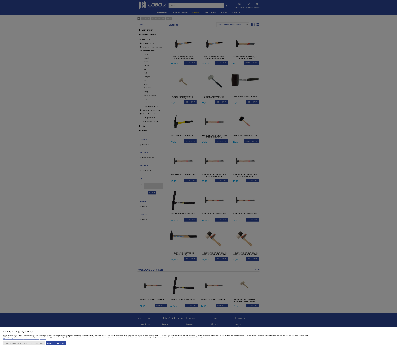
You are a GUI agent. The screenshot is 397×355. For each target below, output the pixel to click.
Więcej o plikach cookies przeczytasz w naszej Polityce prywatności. (24, 339)
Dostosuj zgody (37, 343)
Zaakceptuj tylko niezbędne (16, 343)
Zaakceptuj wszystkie (55, 343)
